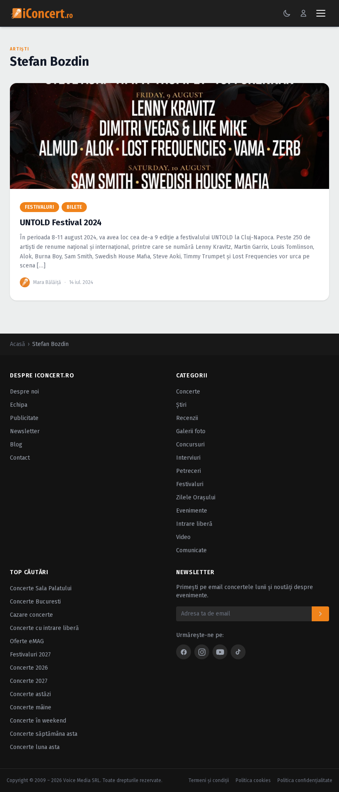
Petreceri (188, 471)
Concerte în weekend (38, 720)
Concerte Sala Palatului (41, 588)
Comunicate (191, 550)
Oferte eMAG (27, 641)
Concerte (188, 391)
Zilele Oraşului (195, 497)
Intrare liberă (194, 523)
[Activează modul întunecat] (286, 13)
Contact (20, 457)
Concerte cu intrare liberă (44, 628)
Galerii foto (190, 431)
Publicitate (24, 418)
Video (183, 537)
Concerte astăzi (30, 694)
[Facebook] (183, 651)
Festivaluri (189, 484)
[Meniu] (321, 13)
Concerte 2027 (29, 681)
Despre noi (24, 391)
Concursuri (190, 444)
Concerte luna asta (35, 747)
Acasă (17, 344)
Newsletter (25, 431)
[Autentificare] (303, 13)
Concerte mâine (30, 707)
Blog (16, 444)
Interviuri (188, 457)
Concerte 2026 (29, 667)
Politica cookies (253, 780)
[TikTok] (238, 651)
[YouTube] (219, 651)
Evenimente (191, 510)
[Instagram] (201, 651)
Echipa (18, 404)
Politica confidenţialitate (304, 780)
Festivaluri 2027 (30, 654)
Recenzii (187, 418)
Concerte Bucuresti (35, 601)
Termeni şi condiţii (209, 780)
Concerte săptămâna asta (43, 733)
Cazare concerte (31, 614)
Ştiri (181, 404)
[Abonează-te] (320, 613)
